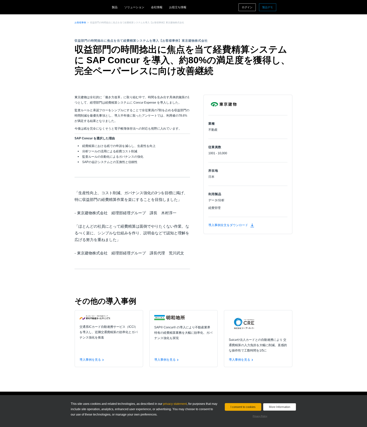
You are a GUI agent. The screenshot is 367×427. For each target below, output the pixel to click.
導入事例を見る (90, 359)
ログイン (247, 7)
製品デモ (267, 7)
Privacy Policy (260, 416)
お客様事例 (80, 22)
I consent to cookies (243, 406)
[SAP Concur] (92, 7)
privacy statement (175, 403)
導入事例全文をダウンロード (228, 225)
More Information (279, 406)
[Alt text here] (95, 317)
